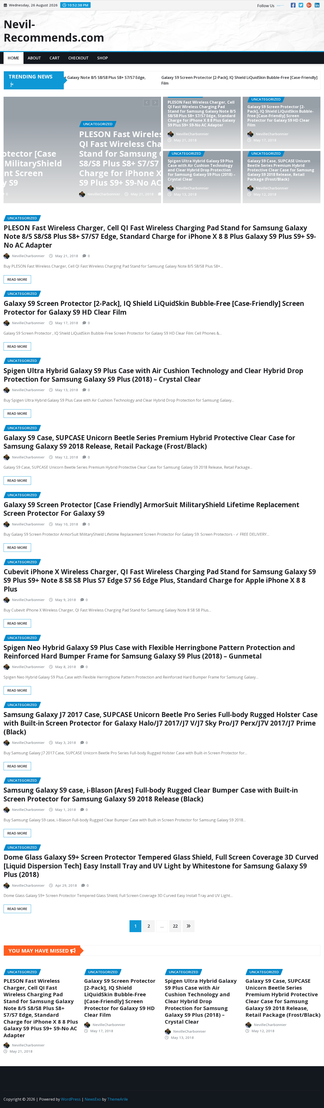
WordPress (71, 1099)
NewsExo (93, 1099)
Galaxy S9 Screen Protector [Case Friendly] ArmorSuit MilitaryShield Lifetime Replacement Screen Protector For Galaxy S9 (151, 509)
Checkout (78, 58)
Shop (102, 58)
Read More (17, 279)
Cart (55, 58)
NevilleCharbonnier (151, 194)
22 (175, 926)
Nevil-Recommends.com (54, 30)
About (34, 58)
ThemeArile (117, 1099)
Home (13, 58)
